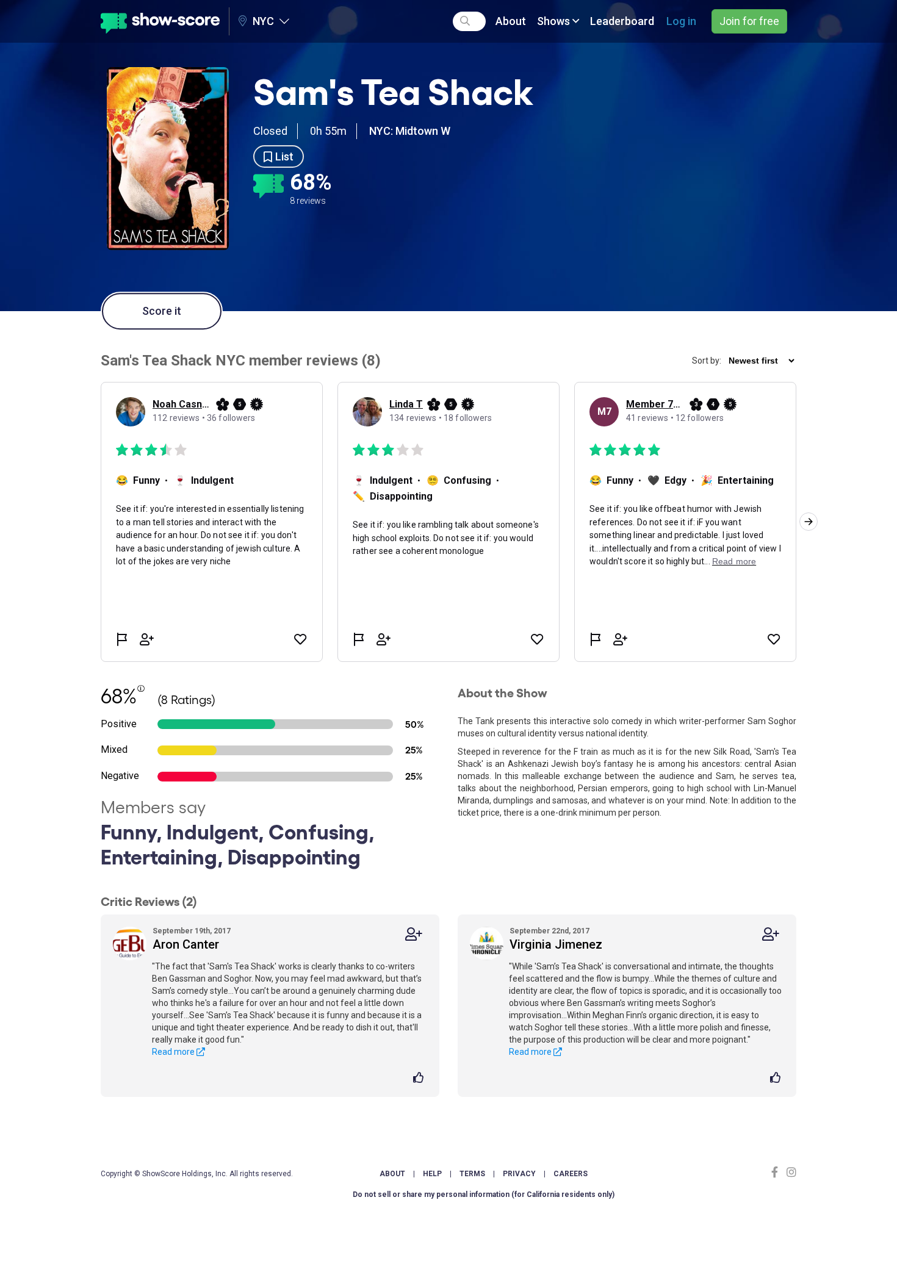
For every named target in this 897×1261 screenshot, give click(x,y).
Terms (472, 1173)
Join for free (749, 21)
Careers (570, 1173)
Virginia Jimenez (556, 944)
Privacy (519, 1173)
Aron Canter (186, 944)
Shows (554, 21)
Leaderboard (622, 21)
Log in (681, 21)
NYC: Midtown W (409, 130)
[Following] (413, 934)
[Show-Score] (160, 21)
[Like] (420, 1078)
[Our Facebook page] (777, 1172)
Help (432, 1173)
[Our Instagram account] (790, 1172)
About (510, 21)
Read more (174, 1052)
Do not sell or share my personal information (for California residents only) (483, 1194)
